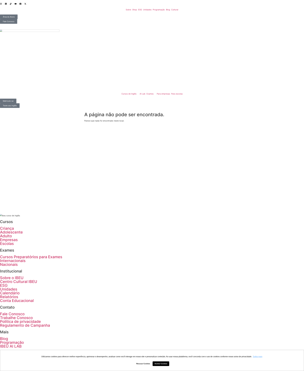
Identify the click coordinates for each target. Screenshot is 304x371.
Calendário (10, 293)
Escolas (7, 243)
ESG (140, 9)
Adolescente (11, 232)
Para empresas (163, 94)
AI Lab (142, 94)
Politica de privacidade (20, 321)
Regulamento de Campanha (25, 325)
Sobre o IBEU (12, 277)
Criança (7, 228)
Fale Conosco (12, 314)
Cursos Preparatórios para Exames (31, 257)
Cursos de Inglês (128, 94)
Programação (159, 9)
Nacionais (9, 264)
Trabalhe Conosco (16, 317)
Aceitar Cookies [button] (160, 364)
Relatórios (9, 296)
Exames (150, 94)
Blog (168, 9)
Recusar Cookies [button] (143, 364)
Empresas (9, 239)
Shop (134, 9)
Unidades (147, 9)
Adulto (6, 236)
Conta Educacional (17, 300)
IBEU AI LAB (11, 346)
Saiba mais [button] (257, 357)
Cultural (174, 9)
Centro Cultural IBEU (18, 281)
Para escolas (177, 94)
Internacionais (13, 260)
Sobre (128, 9)
